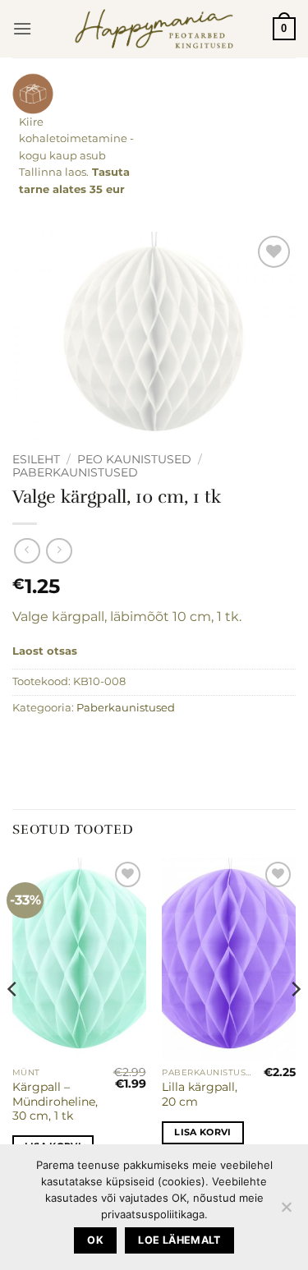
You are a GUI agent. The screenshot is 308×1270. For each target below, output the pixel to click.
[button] (22, 28)
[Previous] (13, 1022)
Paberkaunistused (75, 472)
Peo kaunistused (134, 459)
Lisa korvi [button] (202, 1132)
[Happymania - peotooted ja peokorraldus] (154, 28)
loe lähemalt (179, 1240)
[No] (286, 1212)
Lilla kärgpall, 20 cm (199, 1094)
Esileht (36, 459)
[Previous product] (58, 551)
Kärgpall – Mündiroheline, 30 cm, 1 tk (55, 1101)
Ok (95, 1240)
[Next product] (26, 551)
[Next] (295, 1022)
